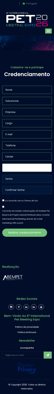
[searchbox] (4, 167)
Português (31, 3)
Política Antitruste (27, 332)
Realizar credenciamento (24, 232)
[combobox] (27, 168)
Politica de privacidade (27, 326)
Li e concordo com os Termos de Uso (21, 200)
